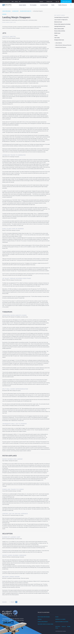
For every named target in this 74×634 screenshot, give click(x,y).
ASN (19, 1)
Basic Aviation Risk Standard (43, 616)
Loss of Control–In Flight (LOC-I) (61, 19)
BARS (13, 1)
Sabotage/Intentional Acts (59, 26)
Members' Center (49, 1)
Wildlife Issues (57, 33)
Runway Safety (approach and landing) (62, 24)
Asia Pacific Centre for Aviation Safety (45, 624)
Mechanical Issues (58, 21)
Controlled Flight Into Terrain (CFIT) (61, 17)
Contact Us (41, 1)
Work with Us (57, 626)
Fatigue (55, 35)
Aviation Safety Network (43, 621)
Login (56, 1)
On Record (4, 14)
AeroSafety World (15, 11)
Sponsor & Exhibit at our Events (61, 621)
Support (66, 1)
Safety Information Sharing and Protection (63, 45)
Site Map (68, 626)
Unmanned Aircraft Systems (60, 47)
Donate (56, 616)
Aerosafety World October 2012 (25, 11)
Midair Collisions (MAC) (59, 28)
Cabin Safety (57, 37)
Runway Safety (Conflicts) (59, 30)
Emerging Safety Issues (59, 39)
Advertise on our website (60, 619)
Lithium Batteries (58, 42)
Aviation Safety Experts (6, 11)
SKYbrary (16, 1)
